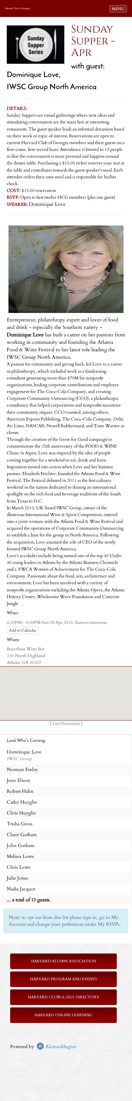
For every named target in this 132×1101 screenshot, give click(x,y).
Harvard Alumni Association (63, 961)
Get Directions (66, 724)
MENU (119, 9)
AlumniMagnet (60, 1046)
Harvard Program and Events (63, 979)
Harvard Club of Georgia (17, 8)
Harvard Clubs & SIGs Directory (63, 997)
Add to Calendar (22, 630)
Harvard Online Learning (63, 1015)
